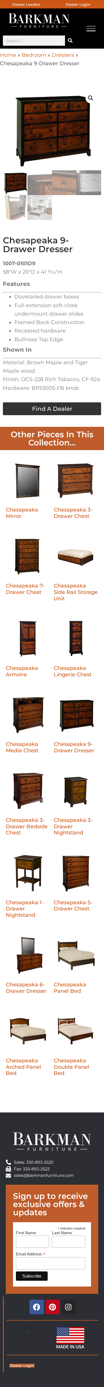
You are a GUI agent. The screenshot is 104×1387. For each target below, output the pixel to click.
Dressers (63, 55)
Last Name (62, 1233)
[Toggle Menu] (91, 28)
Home (8, 55)
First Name (26, 1233)
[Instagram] (68, 1307)
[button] (91, 98)
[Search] (70, 41)
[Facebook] (36, 1307)
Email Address (30, 1253)
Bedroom (34, 55)
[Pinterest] (52, 1307)
